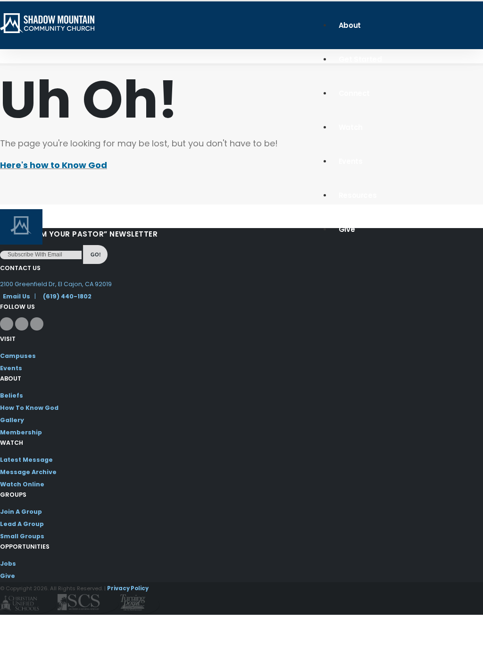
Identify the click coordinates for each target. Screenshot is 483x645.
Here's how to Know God (53, 165)
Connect (354, 93)
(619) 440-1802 (67, 296)
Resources (357, 195)
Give (347, 229)
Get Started (360, 59)
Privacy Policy (128, 588)
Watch (351, 127)
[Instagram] (21, 324)
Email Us (16, 296)
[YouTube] (36, 324)
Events (351, 161)
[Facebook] (6, 324)
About (350, 25)
